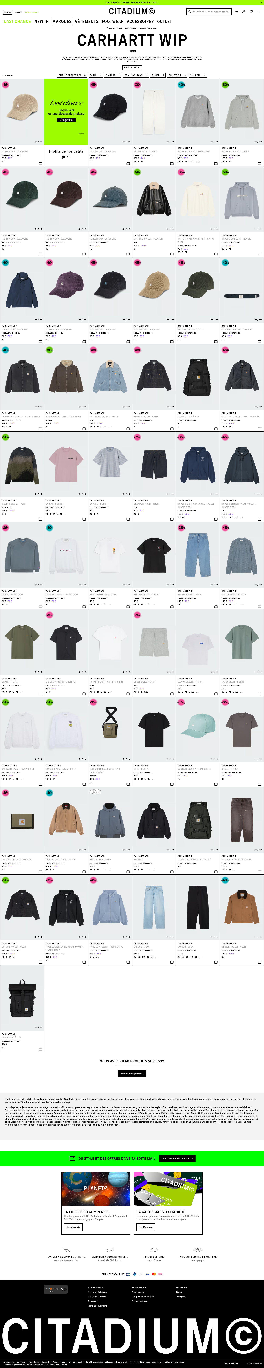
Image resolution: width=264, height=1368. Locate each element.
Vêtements (86, 21)
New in (41, 21)
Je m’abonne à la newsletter (177, 1158)
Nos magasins (138, 1292)
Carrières (6, 1362)
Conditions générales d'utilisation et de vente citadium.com (110, 1362)
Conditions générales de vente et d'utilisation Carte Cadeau (160, 1362)
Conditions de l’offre (58, 1365)
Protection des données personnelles (68, 1362)
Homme (7, 12)
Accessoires (140, 21)
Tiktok (179, 1292)
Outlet (164, 21)
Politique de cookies (42, 1362)
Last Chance (17, 21)
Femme (18, 12)
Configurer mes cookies (22, 1362)
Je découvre (146, 1227)
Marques (62, 21)
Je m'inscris (73, 1227)
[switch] (64, 1289)
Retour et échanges (97, 1292)
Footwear (112, 21)
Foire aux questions (97, 1305)
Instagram (181, 1296)
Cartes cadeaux (139, 1301)
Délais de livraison (97, 1296)
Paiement (92, 1301)
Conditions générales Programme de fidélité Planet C (26, 1365)
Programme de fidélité (143, 1296)
